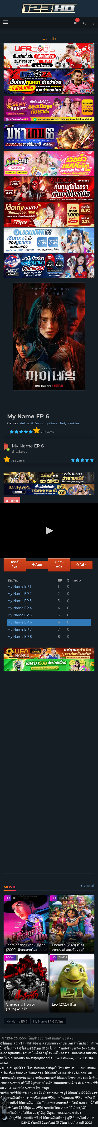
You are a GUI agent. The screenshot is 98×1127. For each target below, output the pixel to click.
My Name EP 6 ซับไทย (48, 1021)
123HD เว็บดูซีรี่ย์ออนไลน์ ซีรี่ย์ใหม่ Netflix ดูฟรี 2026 (49, 7)
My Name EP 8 (19, 636)
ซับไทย (24, 423)
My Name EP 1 (19, 586)
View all (88, 886)
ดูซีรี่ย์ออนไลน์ (56, 423)
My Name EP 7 (19, 629)
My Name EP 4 (19, 608)
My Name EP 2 (19, 594)
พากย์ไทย (73, 423)
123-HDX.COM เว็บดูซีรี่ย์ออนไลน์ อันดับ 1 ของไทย (39, 1038)
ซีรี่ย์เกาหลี (37, 423)
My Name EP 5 (19, 615)
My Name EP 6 (28, 446)
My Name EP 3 (19, 601)
